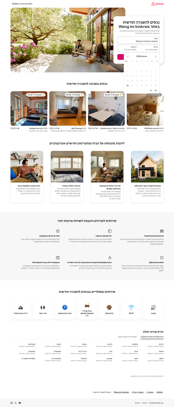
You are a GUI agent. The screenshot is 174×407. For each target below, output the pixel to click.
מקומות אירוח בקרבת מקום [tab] (127, 337)
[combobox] (138, 41)
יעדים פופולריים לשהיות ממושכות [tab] (152, 337)
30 (156, 90)
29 (128, 85)
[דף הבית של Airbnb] (157, 4)
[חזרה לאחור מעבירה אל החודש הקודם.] (155, 56)
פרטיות (144, 403)
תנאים (137, 403)
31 (151, 90)
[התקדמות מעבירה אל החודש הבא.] (128, 56)
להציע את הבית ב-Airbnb (22, 4)
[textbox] (149, 49)
